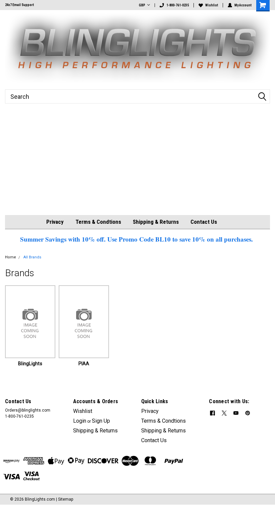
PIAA (84, 363)
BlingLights (30, 363)
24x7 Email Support (19, 5)
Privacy (55, 221)
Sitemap (65, 499)
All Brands (32, 257)
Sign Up (101, 421)
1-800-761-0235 (177, 5)
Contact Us (203, 221)
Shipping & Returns (156, 221)
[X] (224, 413)
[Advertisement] (137, 165)
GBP (142, 5)
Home (10, 257)
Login (79, 421)
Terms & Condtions (98, 221)
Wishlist (211, 5)
